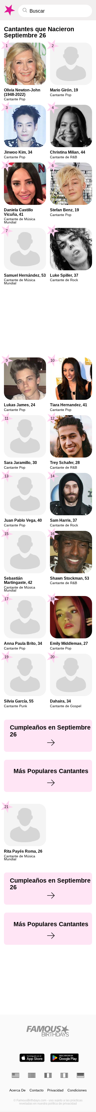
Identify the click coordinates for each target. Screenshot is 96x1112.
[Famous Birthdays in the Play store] (64, 1058)
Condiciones (77, 1090)
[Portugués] (31, 1075)
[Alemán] (80, 1075)
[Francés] (48, 1075)
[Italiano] (64, 1075)
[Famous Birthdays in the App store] (32, 1058)
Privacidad (55, 1090)
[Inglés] (15, 1075)
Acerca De (17, 1090)
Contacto (37, 1090)
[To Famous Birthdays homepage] (9, 10)
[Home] (48, 1031)
